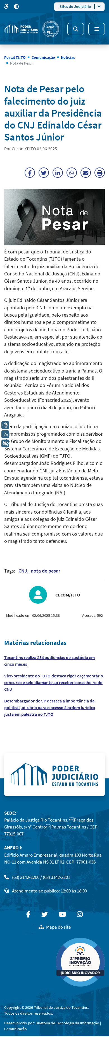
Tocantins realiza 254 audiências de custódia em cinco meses (49, 661)
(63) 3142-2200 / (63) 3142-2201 (41, 877)
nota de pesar (45, 571)
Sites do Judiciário (75, 6)
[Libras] (5, 425)
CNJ (22, 571)
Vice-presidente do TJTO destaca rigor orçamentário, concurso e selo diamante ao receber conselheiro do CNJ (54, 682)
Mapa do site (58, 927)
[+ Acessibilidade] (5, 443)
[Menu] (96, 29)
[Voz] (5, 434)
